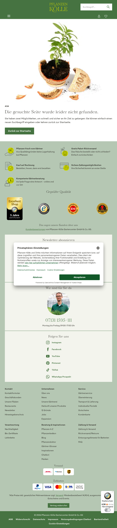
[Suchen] (108, 7)
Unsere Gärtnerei (49, 401)
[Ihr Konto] (99, 16)
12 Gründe (46, 410)
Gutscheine (83, 410)
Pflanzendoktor (49, 442)
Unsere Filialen (11, 401)
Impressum (53, 519)
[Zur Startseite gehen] (58, 7)
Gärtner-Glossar (49, 446)
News (44, 397)
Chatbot (45, 455)
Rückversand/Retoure (88, 433)
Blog (44, 437)
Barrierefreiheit (101, 519)
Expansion (46, 419)
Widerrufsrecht (23, 519)
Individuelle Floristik (87, 406)
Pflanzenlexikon (49, 433)
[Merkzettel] (105, 16)
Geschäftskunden (13, 397)
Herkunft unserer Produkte (54, 406)
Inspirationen (48, 450)
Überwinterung (85, 397)
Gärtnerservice (85, 393)
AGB (11, 519)
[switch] (107, 510)
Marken (45, 459)
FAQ (80, 442)
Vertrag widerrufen (58, 505)
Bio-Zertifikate (11, 433)
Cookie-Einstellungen (59, 523)
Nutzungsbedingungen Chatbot (76, 519)
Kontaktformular (12, 393)
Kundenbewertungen (35, 229)
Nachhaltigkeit (11, 429)
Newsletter (10, 410)
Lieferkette (10, 437)
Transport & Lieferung (88, 401)
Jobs (44, 414)
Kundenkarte (84, 414)
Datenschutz (39, 519)
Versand (59, 495)
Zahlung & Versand (87, 429)
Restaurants (10, 406)
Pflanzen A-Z (47, 429)
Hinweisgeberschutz (14, 414)
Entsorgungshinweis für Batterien (93, 437)
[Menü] (9, 16)
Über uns (46, 393)
